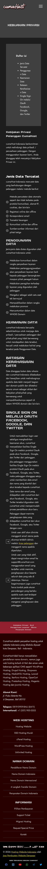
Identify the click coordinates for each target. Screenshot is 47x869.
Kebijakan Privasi (20, 625)
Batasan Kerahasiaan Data (25, 88)
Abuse (33, 627)
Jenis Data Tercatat (24, 65)
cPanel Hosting (24, 739)
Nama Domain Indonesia (23, 774)
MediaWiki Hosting (21, 673)
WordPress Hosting (23, 745)
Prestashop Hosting (21, 681)
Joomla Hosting (22, 684)
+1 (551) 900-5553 (27, 710)
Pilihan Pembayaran (23, 808)
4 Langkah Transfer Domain (23, 787)
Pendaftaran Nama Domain (23, 767)
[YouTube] (20, 864)
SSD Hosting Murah (23, 733)
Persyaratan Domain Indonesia (23, 793)
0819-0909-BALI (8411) (24, 706)
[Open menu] (40, 6)
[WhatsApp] (26, 864)
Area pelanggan (26, 543)
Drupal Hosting (19, 670)
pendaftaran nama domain (15, 659)
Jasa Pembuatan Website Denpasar (19, 855)
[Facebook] (6, 864)
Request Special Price (23, 828)
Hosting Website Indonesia (23, 852)
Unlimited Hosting (23, 752)
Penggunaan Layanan (20, 627)
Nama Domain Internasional (23, 780)
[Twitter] (40, 864)
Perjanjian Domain (23, 630)
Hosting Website (23, 726)
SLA (32, 625)
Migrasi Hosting (23, 821)
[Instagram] (13, 864)
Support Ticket (23, 815)
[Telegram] (33, 864)
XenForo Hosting (19, 677)
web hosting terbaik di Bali (15, 663)
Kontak (23, 834)
